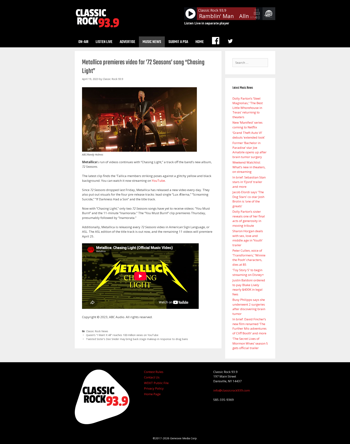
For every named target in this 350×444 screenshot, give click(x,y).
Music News (152, 42)
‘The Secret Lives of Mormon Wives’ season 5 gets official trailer (250, 343)
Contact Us (152, 377)
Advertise (127, 42)
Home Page (152, 394)
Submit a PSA (178, 42)
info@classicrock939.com (231, 390)
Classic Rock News (97, 331)
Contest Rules (153, 372)
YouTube (158, 180)
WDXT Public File (156, 383)
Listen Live (104, 42)
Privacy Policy (154, 388)
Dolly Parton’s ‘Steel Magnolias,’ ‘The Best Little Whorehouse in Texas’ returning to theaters (247, 107)
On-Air (83, 42)
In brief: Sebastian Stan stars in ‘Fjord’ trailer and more (249, 182)
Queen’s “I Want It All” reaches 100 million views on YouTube (122, 335)
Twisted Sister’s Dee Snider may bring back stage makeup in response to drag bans (137, 339)
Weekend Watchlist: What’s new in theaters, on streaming (248, 167)
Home (199, 42)
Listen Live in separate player (206, 23)
